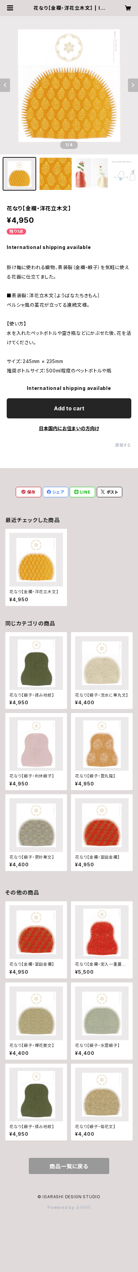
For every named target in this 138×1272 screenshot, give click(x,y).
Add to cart (69, 408)
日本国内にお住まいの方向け (69, 428)
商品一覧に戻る (69, 1166)
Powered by (62, 1207)
